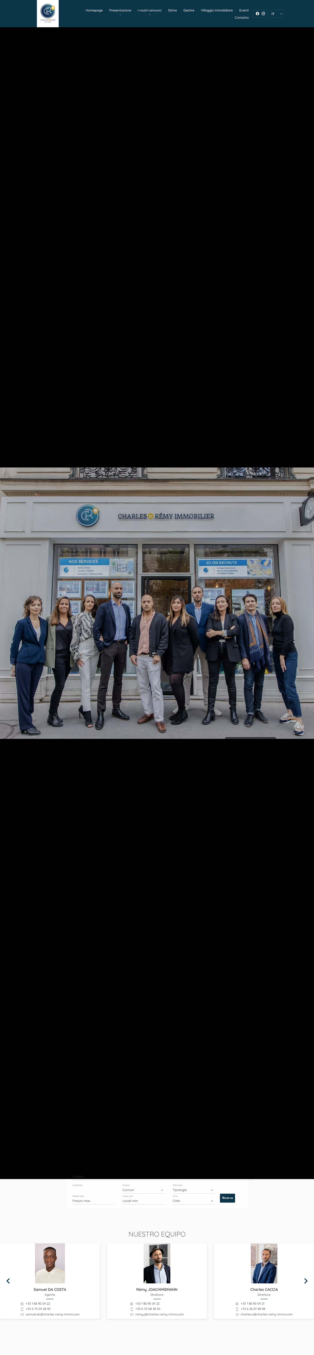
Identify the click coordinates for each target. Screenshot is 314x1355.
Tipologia (177, 1185)
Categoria (77, 1185)
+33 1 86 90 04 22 (38, 1303)
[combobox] (163, 1176)
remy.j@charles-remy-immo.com (159, 1314)
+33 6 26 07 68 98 (253, 1309)
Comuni (126, 1185)
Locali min (127, 1196)
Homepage (48, 13)
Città (175, 1196)
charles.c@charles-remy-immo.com (267, 1314)
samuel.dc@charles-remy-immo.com (53, 1314)
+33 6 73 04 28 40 (38, 1309)
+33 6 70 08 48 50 (147, 1309)
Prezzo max (78, 1196)
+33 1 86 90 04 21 (252, 1303)
